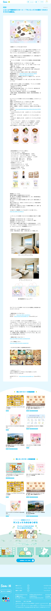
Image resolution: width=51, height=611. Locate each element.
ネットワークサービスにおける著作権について (28, 603)
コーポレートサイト (21, 597)
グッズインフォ (19, 588)
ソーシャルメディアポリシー (44, 603)
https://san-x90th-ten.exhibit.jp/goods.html (19, 343)
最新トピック (18, 585)
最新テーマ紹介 (19, 590)
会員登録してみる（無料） (25, 560)
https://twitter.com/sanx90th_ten (21, 316)
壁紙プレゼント (20, 596)
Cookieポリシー (38, 603)
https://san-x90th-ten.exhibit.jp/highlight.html (20, 338)
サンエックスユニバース (21, 594)
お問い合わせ (18, 601)
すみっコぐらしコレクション (36, 594)
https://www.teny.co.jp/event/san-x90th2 (28, 73)
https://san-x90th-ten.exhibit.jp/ (27, 75)
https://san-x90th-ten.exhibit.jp (17, 211)
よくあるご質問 (27, 601)
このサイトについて (18, 603)
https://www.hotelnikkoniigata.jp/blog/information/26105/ (28, 109)
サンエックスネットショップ (36, 597)
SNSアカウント (34, 596)
